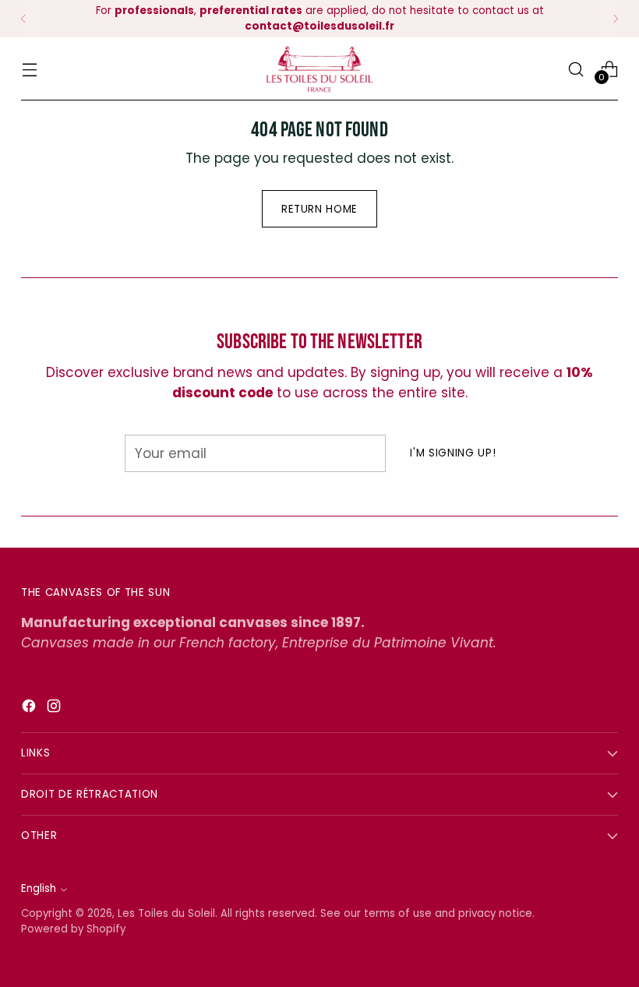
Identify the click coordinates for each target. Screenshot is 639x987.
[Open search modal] (576, 69)
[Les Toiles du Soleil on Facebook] (30, 709)
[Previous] (23, 18)
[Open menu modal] (29, 69)
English (38, 888)
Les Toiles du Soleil (166, 913)
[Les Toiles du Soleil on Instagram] (55, 709)
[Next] (615, 18)
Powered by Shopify (73, 929)
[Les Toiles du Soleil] (319, 69)
